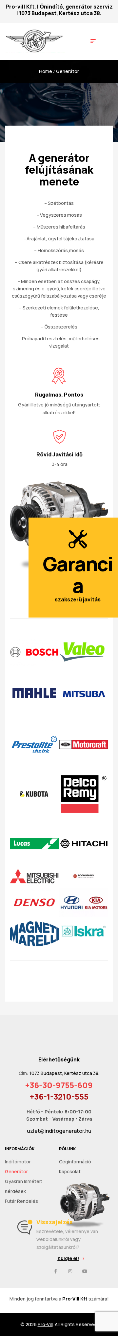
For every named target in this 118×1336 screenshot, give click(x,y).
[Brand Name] (83, 652)
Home (45, 71)
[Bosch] (34, 652)
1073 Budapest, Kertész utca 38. (60, 13)
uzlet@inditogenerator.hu (59, 1130)
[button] (71, 1258)
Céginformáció (75, 1161)
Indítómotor (18, 1161)
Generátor (16, 1171)
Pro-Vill (45, 1324)
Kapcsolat (70, 1171)
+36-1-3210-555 (59, 1096)
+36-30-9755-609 (59, 1085)
